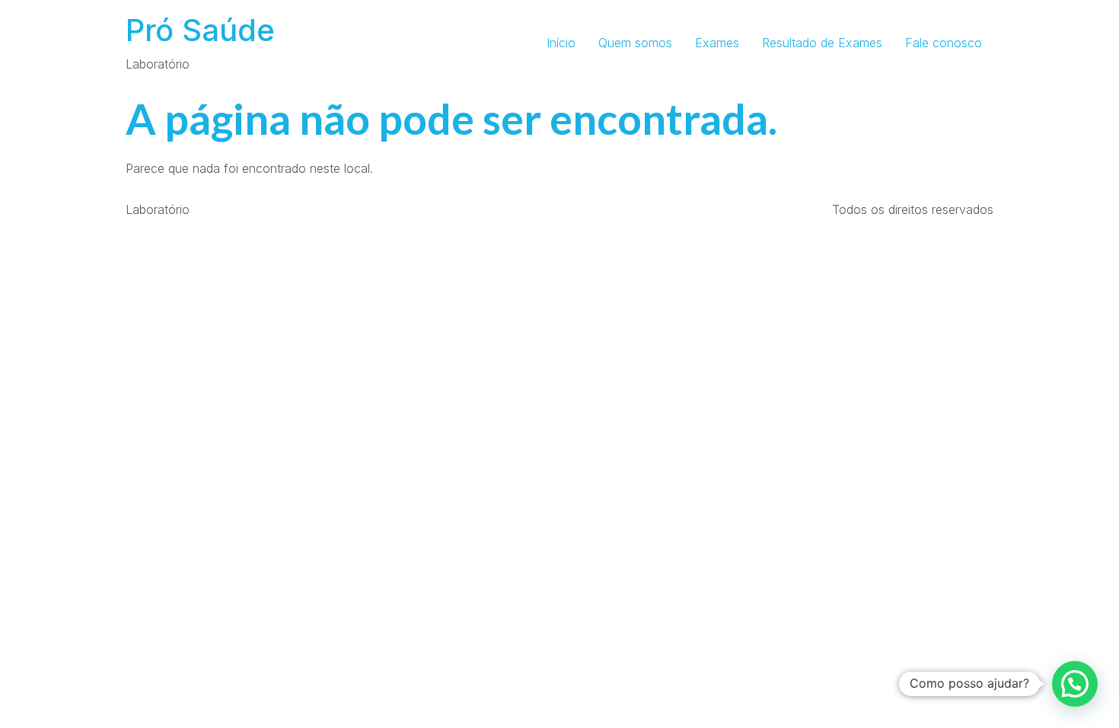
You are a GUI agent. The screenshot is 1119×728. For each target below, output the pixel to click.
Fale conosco (943, 42)
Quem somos (635, 42)
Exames (717, 42)
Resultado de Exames (822, 42)
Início (561, 42)
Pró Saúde (200, 30)
